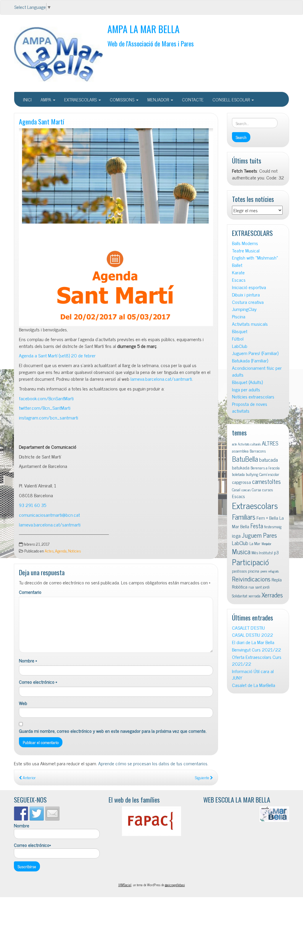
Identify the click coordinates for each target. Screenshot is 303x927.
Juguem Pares (259, 535)
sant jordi (262, 587)
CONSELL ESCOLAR (231, 99)
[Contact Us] (52, 813)
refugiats (273, 571)
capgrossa (241, 482)
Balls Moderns (245, 243)
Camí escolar (269, 474)
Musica (241, 551)
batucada (268, 459)
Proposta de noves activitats (249, 407)
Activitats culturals (249, 444)
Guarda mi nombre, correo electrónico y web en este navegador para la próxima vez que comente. (113, 730)
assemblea (240, 451)
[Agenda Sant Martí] (116, 227)
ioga (236, 535)
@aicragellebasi (175, 884)
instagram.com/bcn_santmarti (48, 417)
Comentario (30, 592)
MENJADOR (158, 99)
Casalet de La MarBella (253, 685)
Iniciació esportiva (249, 287)
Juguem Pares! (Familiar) (255, 353)
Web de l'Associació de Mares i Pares (150, 43)
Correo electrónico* (32, 845)
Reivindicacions (251, 578)
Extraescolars (255, 505)
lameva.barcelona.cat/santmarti (161, 379)
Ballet (237, 265)
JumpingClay (244, 309)
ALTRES (270, 443)
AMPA (46, 99)
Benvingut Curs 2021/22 (256, 649)
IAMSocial (124, 884)
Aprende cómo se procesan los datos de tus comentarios (152, 763)
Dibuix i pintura (246, 294)
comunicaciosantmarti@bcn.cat (49, 514)
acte (234, 444)
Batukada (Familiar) (250, 360)
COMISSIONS (123, 99)
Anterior (29, 777)
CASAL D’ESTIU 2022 (252, 634)
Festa (256, 526)
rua (251, 587)
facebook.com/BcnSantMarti (46, 398)
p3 (276, 552)
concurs (246, 489)
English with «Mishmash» (255, 257)
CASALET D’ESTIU (248, 627)
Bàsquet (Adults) (247, 382)
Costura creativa (248, 302)
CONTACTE (193, 99)
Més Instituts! (262, 552)
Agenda (61, 550)
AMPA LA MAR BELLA (143, 29)
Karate (238, 272)
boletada (238, 474)
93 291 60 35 (32, 505)
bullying (252, 474)
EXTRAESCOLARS (81, 99)
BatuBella (245, 458)
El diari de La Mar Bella (253, 642)
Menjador (266, 543)
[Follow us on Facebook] (21, 813)
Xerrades (272, 594)
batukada (240, 467)
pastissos (239, 571)
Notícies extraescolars (253, 396)
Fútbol (238, 338)
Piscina (238, 316)
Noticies (74, 550)
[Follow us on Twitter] (37, 813)
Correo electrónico (38, 681)
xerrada (254, 595)
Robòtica (239, 586)
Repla (277, 579)
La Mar (254, 543)
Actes (49, 550)
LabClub (239, 346)
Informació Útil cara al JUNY (253, 674)
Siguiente (202, 777)
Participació (250, 561)
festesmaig (272, 526)
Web (23, 703)
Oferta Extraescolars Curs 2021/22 (256, 660)
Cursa (256, 489)
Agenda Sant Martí (41, 121)
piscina (253, 571)
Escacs (239, 279)
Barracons (258, 451)
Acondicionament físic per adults (257, 371)
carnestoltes (266, 481)
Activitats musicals (250, 323)
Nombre (28, 660)
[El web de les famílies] (151, 821)
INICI (27, 99)
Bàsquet (239, 331)
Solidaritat (239, 595)
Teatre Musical (246, 250)
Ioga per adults (246, 389)
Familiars (243, 516)
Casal (236, 489)
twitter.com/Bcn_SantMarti (44, 407)
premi (263, 571)
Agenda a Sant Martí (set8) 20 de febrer (57, 355)
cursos (267, 489)
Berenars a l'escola (265, 467)
